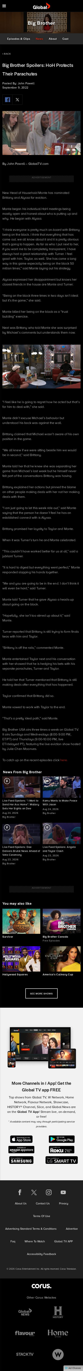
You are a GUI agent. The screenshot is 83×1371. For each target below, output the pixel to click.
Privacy (63, 1203)
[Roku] (61, 1149)
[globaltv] (41, 6)
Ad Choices (74, 1368)
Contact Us (43, 1203)
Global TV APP (63, 1241)
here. (64, 760)
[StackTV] (25, 1354)
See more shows (41, 993)
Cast (65, 39)
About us (21, 1203)
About (53, 39)
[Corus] (41, 1286)
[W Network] (58, 1354)
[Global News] (25, 1312)
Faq (12, 1241)
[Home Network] (58, 1333)
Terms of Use (41, 1216)
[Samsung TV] (21, 1159)
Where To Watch (35, 1241)
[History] (58, 1312)
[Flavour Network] (25, 1333)
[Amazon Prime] (21, 1149)
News (39, 39)
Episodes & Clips (18, 39)
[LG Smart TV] (62, 1159)
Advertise (72, 1229)
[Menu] (4, 6)
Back (7, 54)
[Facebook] (7, 100)
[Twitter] (17, 100)
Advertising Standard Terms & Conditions (31, 1229)
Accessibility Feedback (41, 1254)
